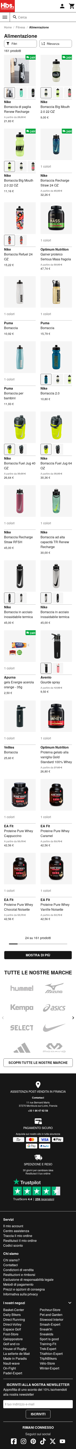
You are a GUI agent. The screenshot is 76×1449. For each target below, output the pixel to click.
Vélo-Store (47, 1363)
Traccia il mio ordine (17, 1235)
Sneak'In (46, 1329)
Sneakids (46, 1334)
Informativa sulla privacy (20, 1294)
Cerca (22, 17)
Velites (9, 747)
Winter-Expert (49, 1368)
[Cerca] (14, 17)
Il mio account (13, 1226)
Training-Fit (48, 1343)
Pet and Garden (51, 1314)
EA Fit (8, 826)
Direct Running (14, 1319)
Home (8, 27)
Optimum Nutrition (55, 249)
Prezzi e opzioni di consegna (24, 1289)
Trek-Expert (48, 1348)
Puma (8, 323)
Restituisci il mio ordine (20, 1240)
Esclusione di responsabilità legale (28, 1279)
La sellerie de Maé (16, 1353)
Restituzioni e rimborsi (19, 1274)
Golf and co (11, 1343)
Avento (46, 677)
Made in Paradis (15, 1358)
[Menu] (5, 17)
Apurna (10, 677)
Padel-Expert (12, 1373)
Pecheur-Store (50, 1309)
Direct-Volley (12, 1324)
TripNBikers (48, 1358)
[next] (73, 1018)
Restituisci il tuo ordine (38, 1173)
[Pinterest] (33, 1442)
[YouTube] (62, 1442)
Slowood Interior (51, 1319)
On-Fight (9, 1368)
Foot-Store (10, 1334)
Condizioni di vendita (18, 1269)
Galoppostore (13, 1339)
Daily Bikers (12, 1314)
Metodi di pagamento (18, 1284)
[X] (52, 1442)
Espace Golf (12, 1329)
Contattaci (38, 1097)
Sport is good (49, 1339)
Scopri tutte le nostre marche (38, 1062)
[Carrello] (72, 6)
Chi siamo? (11, 1260)
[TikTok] (43, 1442)
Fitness (20, 27)
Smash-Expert (50, 1324)
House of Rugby (15, 1348)
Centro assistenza (16, 1230)
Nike (7, 101)
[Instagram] (23, 1442)
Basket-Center (13, 1309)
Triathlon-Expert (51, 1353)
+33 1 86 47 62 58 (38, 1110)
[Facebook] (14, 1442)
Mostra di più (38, 955)
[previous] (3, 1018)
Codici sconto (13, 1245)
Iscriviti (38, 1414)
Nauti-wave (11, 1363)
